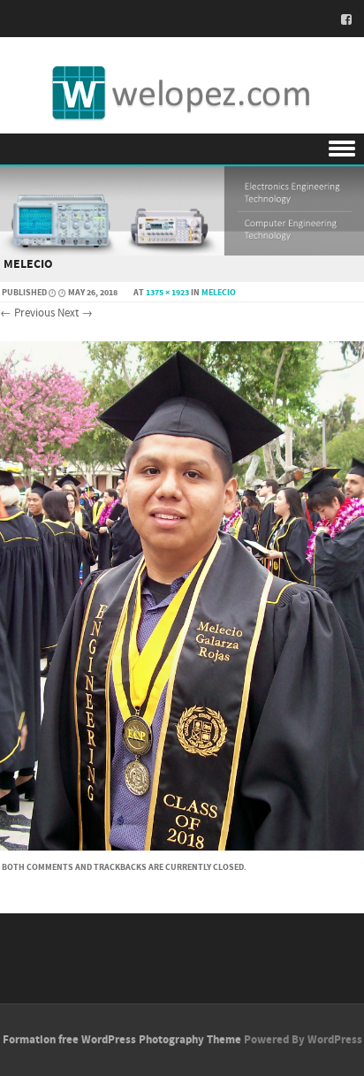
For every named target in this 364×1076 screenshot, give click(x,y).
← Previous (27, 313)
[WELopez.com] (182, 94)
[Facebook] (341, 19)
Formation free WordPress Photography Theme (122, 1040)
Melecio (218, 292)
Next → (75, 313)
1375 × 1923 (167, 292)
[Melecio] (182, 847)
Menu (182, 149)
